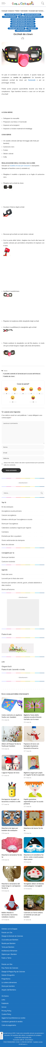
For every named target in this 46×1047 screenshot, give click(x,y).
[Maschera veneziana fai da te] (12, 845)
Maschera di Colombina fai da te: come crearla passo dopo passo (33, 857)
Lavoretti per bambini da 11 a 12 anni (31, 16)
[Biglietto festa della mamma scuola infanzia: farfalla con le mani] (34, 705)
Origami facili (7, 666)
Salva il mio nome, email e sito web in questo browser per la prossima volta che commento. (24, 464)
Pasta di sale (6, 634)
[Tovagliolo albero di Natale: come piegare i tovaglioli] (34, 874)
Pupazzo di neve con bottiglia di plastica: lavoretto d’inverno (31, 746)
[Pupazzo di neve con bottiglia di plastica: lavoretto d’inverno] (34, 734)
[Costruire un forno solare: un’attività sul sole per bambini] (34, 902)
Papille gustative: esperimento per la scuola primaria (33, 801)
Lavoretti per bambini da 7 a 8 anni (23, 23)
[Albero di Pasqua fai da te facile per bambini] (12, 734)
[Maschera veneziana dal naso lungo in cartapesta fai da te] (12, 874)
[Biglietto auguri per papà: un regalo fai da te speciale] (34, 763)
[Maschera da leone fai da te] (34, 818)
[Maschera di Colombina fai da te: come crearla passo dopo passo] (34, 845)
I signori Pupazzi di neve (10, 773)
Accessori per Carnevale (13, 14)
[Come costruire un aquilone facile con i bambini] (12, 705)
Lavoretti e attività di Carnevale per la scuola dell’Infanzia (22, 373)
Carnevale (31, 80)
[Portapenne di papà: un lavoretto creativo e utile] (12, 789)
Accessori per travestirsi (32, 14)
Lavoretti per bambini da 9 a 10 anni (23, 26)
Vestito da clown (9, 376)
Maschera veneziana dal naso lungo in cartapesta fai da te (11, 886)
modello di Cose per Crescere (20, 165)
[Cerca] (42, 3)
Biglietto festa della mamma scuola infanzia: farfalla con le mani (33, 717)
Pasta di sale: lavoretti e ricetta (13, 669)
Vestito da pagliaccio (23, 30)
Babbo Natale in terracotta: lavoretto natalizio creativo (9, 915)
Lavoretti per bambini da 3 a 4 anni (23, 19)
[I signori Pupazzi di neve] (12, 763)
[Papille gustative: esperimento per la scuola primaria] (34, 789)
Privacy (1, 1036)
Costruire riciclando (10, 16)
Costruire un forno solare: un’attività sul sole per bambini (33, 915)
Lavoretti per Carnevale (16, 28)
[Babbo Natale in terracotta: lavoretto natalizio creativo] (12, 902)
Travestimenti (32, 28)
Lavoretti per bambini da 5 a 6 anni (23, 21)
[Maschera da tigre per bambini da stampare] (12, 818)
